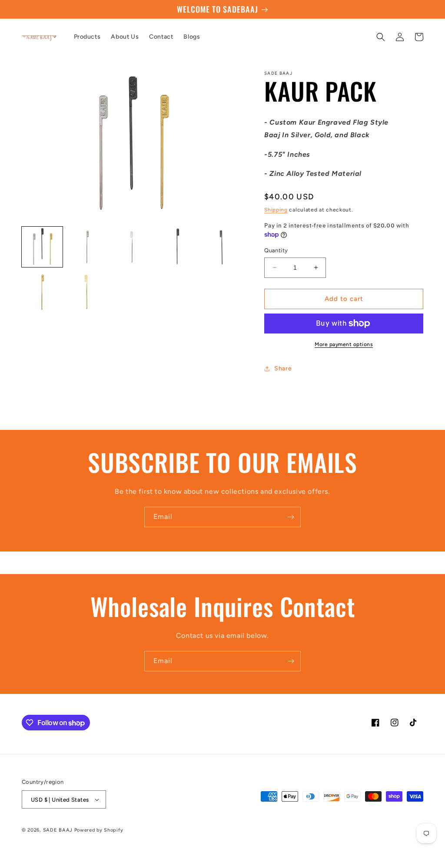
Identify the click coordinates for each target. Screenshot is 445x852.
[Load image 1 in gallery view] (42, 247)
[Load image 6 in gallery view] (42, 291)
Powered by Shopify (98, 830)
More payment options (344, 344)
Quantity (276, 250)
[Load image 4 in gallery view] (177, 247)
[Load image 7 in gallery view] (87, 291)
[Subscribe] (290, 517)
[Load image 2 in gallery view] (87, 247)
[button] (380, 36)
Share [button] (283, 368)
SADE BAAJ (58, 830)
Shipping (276, 210)
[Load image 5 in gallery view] (222, 247)
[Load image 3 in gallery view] (132, 247)
